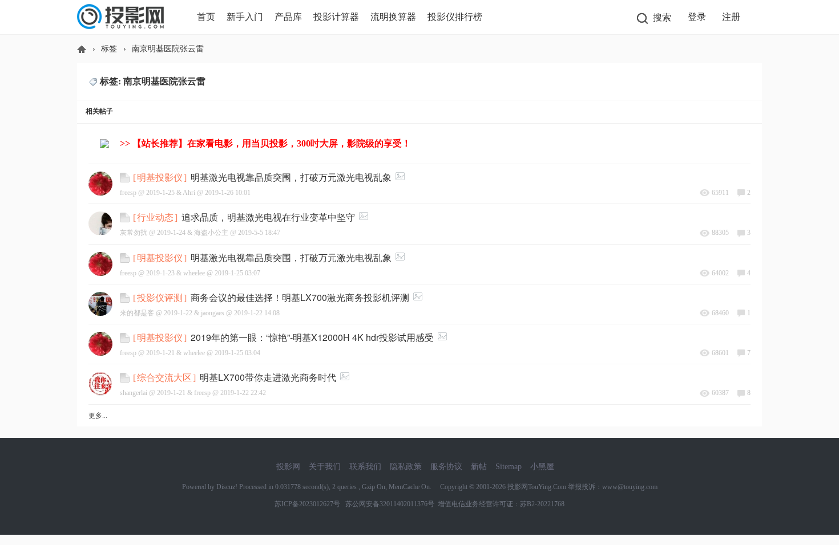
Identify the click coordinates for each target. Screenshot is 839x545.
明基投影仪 (160, 177)
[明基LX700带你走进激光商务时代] (126, 376)
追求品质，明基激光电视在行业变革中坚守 (268, 216)
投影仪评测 (160, 298)
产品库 (288, 17)
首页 (206, 17)
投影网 (81, 49)
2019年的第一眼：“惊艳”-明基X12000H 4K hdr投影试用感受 (312, 337)
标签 (109, 48)
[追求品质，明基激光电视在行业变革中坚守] (126, 216)
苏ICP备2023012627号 (307, 504)
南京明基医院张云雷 (168, 48)
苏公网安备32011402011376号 (388, 504)
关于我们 (325, 466)
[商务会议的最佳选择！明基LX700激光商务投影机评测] (126, 296)
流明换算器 (393, 17)
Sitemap (508, 466)
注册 (731, 17)
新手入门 (245, 17)
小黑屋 (542, 466)
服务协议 (446, 466)
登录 (697, 17)
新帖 (479, 466)
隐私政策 (406, 466)
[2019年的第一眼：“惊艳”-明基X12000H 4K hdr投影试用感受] (126, 336)
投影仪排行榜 (454, 17)
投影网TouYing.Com (536, 487)
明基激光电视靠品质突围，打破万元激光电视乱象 (291, 177)
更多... (97, 416)
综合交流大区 (164, 378)
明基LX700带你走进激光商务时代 (268, 377)
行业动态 (155, 217)
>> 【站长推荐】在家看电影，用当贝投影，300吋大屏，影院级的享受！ (265, 143)
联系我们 (365, 466)
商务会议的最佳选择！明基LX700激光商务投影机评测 (300, 297)
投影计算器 (336, 17)
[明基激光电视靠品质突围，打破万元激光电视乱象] (126, 176)
